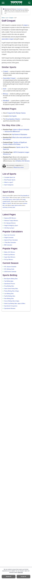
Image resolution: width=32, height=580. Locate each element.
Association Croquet (9, 78)
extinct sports (16, 199)
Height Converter (8, 237)
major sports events (16, 205)
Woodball (6, 100)
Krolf (4, 89)
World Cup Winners (9, 254)
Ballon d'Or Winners (9, 252)
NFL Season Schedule (10, 266)
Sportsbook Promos (9, 283)
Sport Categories (8, 184)
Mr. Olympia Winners (10, 223)
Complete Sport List (9, 177)
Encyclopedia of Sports (13, 119)
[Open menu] (3, 3)
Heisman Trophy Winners (11, 220)
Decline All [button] (8, 576)
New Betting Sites (9, 298)
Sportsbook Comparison (10, 306)
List (7, 17)
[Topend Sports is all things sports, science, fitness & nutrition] (16, 2)
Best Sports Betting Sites (11, 278)
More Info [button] (20, 572)
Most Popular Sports (9, 180)
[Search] (29, 3)
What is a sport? (8, 182)
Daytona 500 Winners (10, 218)
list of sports (12, 116)
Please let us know (18, 167)
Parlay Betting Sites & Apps (11, 291)
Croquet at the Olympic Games (16, 113)
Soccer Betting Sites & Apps (11, 301)
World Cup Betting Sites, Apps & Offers (14, 303)
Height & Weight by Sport (11, 225)
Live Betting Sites (9, 293)
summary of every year (9, 207)
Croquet (11, 17)
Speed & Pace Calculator (11, 240)
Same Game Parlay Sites (11, 288)
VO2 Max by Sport (9, 228)
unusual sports (8, 199)
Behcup (5, 94)
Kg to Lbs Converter (9, 235)
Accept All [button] (23, 576)
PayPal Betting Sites (9, 296)
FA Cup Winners (8, 259)
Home (3, 17)
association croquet (7, 39)
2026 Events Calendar (10, 271)
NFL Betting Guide (9, 269)
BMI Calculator (8, 245)
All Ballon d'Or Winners (22, 161)
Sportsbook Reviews (9, 308)
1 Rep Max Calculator (10, 242)
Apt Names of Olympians (19, 134)
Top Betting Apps (8, 281)
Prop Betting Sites (9, 286)
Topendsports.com (21, 9)
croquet (25, 25)
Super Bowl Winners (9, 257)
